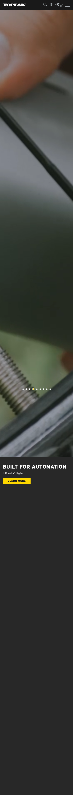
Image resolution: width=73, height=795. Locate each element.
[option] (36, 233)
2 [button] (26, 389)
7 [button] (43, 389)
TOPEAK (14, 5)
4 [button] (33, 389)
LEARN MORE (17, 480)
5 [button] (37, 389)
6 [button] (40, 389)
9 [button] (50, 389)
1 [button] (23, 389)
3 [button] (29, 389)
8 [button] (46, 389)
